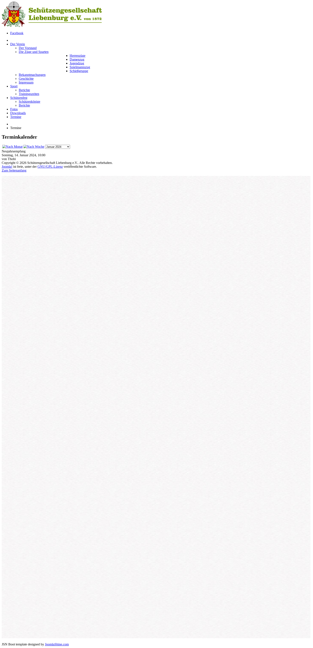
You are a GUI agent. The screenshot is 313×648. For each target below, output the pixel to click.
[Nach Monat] (12, 146)
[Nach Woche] (33, 146)
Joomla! (7, 166)
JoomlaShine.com (57, 644)
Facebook (16, 33)
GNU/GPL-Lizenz (50, 166)
